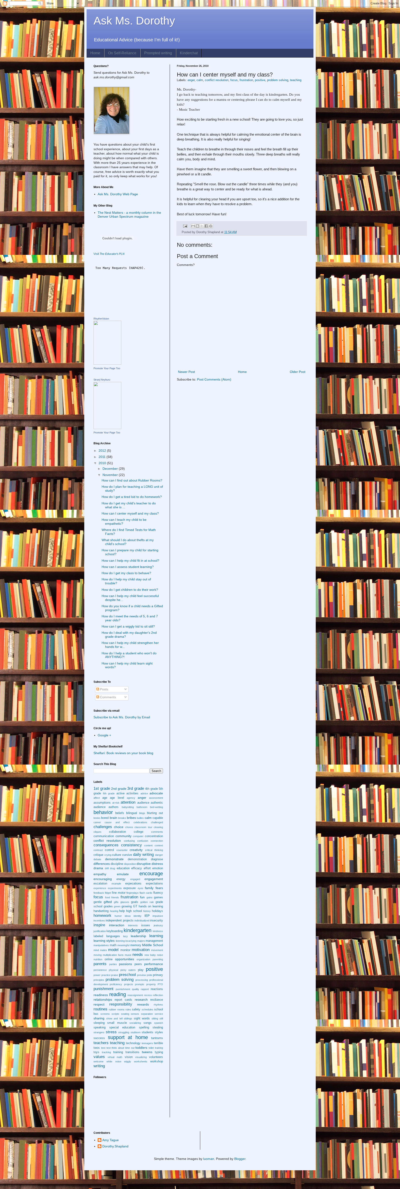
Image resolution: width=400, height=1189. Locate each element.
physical (113, 970)
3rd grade (135, 788)
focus (234, 80)
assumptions (102, 802)
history (147, 911)
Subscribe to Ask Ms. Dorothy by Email (122, 717)
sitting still (157, 1018)
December (111, 468)
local (128, 940)
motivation (141, 950)
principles (99, 980)
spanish (158, 1022)
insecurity (156, 920)
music (128, 955)
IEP (147, 916)
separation (147, 1013)
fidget (108, 892)
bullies (140, 818)
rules (128, 1009)
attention (128, 802)
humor (118, 916)
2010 (103, 463)
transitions (132, 1052)
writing (99, 1066)
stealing (158, 1027)
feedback (99, 892)
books (97, 818)
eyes (140, 888)
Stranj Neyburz (102, 379)
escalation (100, 883)
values (99, 1057)
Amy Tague (110, 1140)
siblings (128, 1018)
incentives (99, 920)
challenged (157, 822)
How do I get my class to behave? (126, 573)
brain (113, 818)
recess (148, 995)
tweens (147, 1052)
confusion (142, 840)
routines (100, 1009)
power (97, 975)
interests (133, 925)
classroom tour (143, 827)
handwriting (101, 911)
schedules (147, 1009)
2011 (102, 457)
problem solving (277, 80)
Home (95, 53)
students (147, 1032)
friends (115, 897)
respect (99, 1004)
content (148, 845)
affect (97, 797)
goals (134, 902)
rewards (143, 1004)
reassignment (135, 995)
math (113, 945)
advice (144, 793)
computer (138, 836)
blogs (142, 813)
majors (141, 940)
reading (117, 994)
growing (127, 906)
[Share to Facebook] (206, 226)
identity (137, 916)
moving (98, 955)
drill (107, 868)
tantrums (157, 1038)
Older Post (297, 372)
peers (138, 964)
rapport (145, 989)
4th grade (151, 788)
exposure (129, 888)
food (107, 897)
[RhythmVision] (107, 363)
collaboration (117, 831)
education (123, 868)
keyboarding (114, 931)
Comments (107, 697)
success (99, 1038)
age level (117, 797)
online (108, 959)
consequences (106, 845)
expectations (154, 883)
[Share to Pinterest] (210, 226)
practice (105, 975)
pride (149, 975)
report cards (123, 999)
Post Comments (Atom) (214, 379)
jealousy (158, 925)
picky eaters (128, 970)
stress (111, 1032)
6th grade (109, 793)
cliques (97, 831)
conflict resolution (216, 80)
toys (96, 1052)
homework (102, 915)
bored (105, 818)
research (141, 999)
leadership (138, 936)
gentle (98, 902)
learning (156, 936)
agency (131, 797)
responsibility (120, 1004)
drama (98, 868)
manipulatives (101, 945)
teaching (295, 80)
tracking (106, 1052)
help (122, 911)
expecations (133, 883)
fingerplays (132, 892)
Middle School (152, 945)
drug (112, 868)
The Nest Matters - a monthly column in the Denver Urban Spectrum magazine (129, 214)
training (118, 1052)
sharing (99, 1018)
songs (148, 1022)
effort (147, 868)
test (103, 1047)
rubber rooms (116, 1009)
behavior (103, 812)
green (117, 906)
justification (100, 931)
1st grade (102, 788)
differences (102, 864)
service (159, 1013)
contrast (98, 850)
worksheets (140, 1061)
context (159, 845)
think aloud (118, 1047)
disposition (130, 864)
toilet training (156, 1047)
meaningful (123, 945)
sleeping (99, 1022)
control (109, 850)
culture (116, 855)
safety (136, 1009)
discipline (117, 864)
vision (129, 1057)
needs (137, 954)
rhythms (158, 1004)
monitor (125, 950)
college (138, 831)
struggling (123, 1032)
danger (159, 855)
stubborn (136, 1032)
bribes (131, 818)
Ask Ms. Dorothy (134, 21)
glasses (124, 902)
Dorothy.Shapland (115, 1146)
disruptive (144, 864)
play (141, 970)
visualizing (141, 1057)
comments (157, 831)
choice (118, 827)
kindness (158, 931)
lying (133, 940)
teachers (101, 1043)
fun (142, 897)
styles (159, 1032)
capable (158, 818)
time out (129, 1047)
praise (114, 975)
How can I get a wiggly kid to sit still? (128, 626)
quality (135, 989)
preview (141, 975)
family (149, 888)
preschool (127, 975)
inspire (99, 925)
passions (125, 964)
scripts (115, 1013)
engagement (153, 879)
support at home (128, 1037)
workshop (156, 1061)
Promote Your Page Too (107, 368)
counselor (122, 850)
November (111, 475)
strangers (99, 1032)
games (158, 897)
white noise (113, 1061)
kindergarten (137, 930)
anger (191, 80)
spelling (144, 1027)
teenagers (147, 1043)
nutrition (98, 959)
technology (133, 1043)
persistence (100, 970)
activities (132, 793)
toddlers (141, 1047)
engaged (135, 879)
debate (97, 859)
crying (107, 855)
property (151, 984)
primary (158, 975)
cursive (127, 855)
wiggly (127, 1061)
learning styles (104, 940)
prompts (139, 984)
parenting (158, 959)
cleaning (158, 827)
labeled (98, 936)
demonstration (137, 859)
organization (143, 959)
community (123, 836)
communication (104, 836)
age (104, 797)
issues (145, 925)
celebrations (140, 822)
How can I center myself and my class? (130, 513)
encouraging (103, 879)
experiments (115, 888)
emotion (157, 868)
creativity (136, 850)
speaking (100, 1027)
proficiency (116, 984)
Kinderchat (189, 53)
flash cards (146, 892)
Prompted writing (158, 53)
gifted (108, 902)
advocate (156, 793)
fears (159, 888)
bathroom (142, 807)
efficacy (136, 868)
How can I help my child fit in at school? (130, 560)
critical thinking (154, 850)
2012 (103, 450)
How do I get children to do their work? (130, 589)
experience (100, 888)
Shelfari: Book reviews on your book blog (123, 753)
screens (105, 1013)
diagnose (157, 859)
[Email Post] (185, 226)
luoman (208, 1159)
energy (120, 879)
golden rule (147, 902)
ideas (128, 916)
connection (157, 840)
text (108, 1047)
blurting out (155, 813)
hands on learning (151, 906)
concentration (154, 836)
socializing (135, 1022)
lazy (125, 936)
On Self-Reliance (122, 53)
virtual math (115, 1057)
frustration (246, 80)
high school (134, 911)
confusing (129, 840)
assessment (156, 797)
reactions (157, 989)
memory (135, 945)
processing (141, 980)
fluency (158, 892)
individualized (141, 920)
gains (150, 897)
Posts (103, 689)
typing (159, 1052)
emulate (123, 874)
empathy (100, 874)
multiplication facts (113, 955)
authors (114, 807)
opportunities (124, 959)
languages (113, 936)
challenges (103, 827)
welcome (98, 1061)
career (97, 822)
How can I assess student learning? (128, 567)
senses (135, 1013)
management (154, 940)
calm (200, 80)
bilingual (131, 813)
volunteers (156, 1057)
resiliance (156, 999)
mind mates (100, 950)
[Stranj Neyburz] (107, 428)
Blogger (239, 1159)
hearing (114, 911)
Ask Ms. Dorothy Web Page (118, 194)
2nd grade (118, 788)
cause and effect (117, 822)
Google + (104, 735)
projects (128, 984)
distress (157, 864)
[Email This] (193, 226)
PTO (160, 984)
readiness (101, 995)
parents (100, 964)
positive (260, 80)
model (113, 950)
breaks (122, 818)
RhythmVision (101, 318)
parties (113, 964)
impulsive (158, 916)
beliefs (119, 813)
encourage (151, 873)
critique (98, 855)
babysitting (128, 807)
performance (153, 964)
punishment (103, 989)
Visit (109, 253)
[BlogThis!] (197, 226)
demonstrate (114, 859)
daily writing (143, 854)
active (120, 793)
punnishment (123, 989)
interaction (116, 925)
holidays (157, 911)
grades (108, 906)
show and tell (114, 1018)
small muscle (117, 1022)
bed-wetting (156, 807)
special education (122, 1027)
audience (143, 802)
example (116, 883)
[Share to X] (202, 226)
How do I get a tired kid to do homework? (132, 497)
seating (125, 1013)
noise (160, 955)
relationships (103, 999)
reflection (158, 995)
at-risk (115, 802)
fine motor (118, 892)
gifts (116, 902)
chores (129, 827)
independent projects (119, 920)
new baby (150, 955)
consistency (131, 845)
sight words (142, 1018)
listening (120, 940)
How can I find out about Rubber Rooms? (132, 480)
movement (157, 950)
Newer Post (186, 372)
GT (135, 906)
